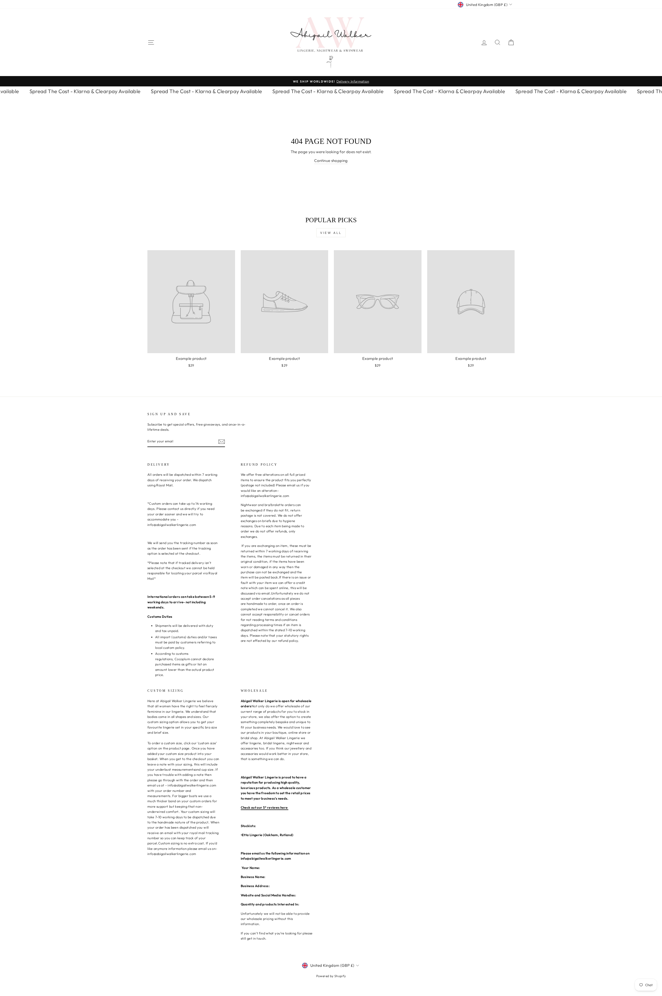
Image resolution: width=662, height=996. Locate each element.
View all (331, 233)
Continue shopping (331, 160)
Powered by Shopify (331, 976)
